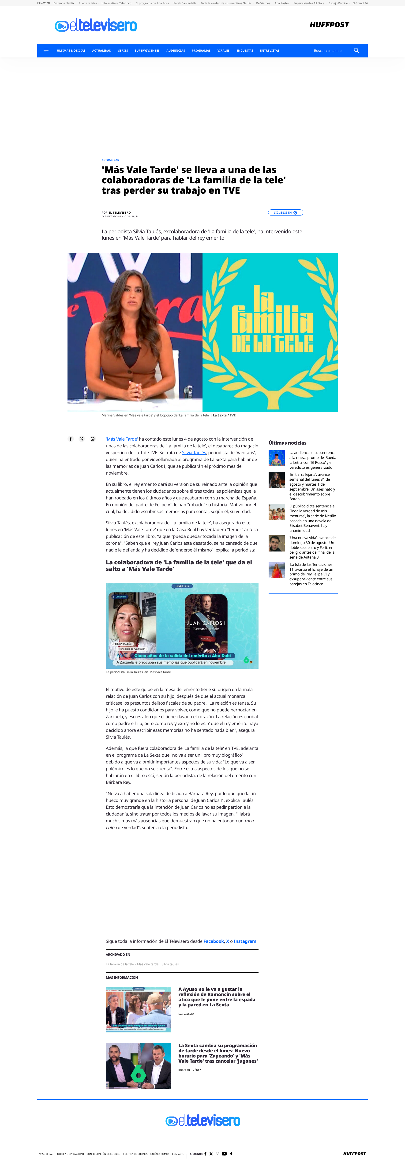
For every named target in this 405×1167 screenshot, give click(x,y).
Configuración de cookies (103, 1154)
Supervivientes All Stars (309, 3)
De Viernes (263, 3)
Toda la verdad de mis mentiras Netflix (226, 3)
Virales (224, 50)
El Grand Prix (361, 3)
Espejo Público (339, 3)
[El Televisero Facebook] (205, 1154)
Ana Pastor (282, 3)
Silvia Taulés (194, 452)
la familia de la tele (120, 964)
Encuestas (244, 50)
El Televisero (120, 212)
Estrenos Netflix (64, 3)
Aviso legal (46, 1154)
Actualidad (102, 50)
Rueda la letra (88, 3)
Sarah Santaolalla (185, 3)
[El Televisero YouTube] (224, 1154)
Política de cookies (135, 1154)
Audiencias (175, 50)
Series (123, 50)
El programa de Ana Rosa (153, 3)
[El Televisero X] (211, 1154)
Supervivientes (147, 50)
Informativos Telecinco (116, 3)
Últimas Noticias (71, 50)
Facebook (213, 941)
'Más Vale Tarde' (122, 439)
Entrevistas (270, 50)
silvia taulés (170, 964)
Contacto (178, 1154)
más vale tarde (147, 964)
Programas (201, 50)
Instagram (245, 941)
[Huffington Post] (329, 25)
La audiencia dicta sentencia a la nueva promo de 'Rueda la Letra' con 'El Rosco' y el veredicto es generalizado (313, 460)
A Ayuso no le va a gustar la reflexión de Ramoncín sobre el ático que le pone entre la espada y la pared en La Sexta (216, 997)
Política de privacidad (70, 1154)
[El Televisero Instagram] (217, 1154)
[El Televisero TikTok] (231, 1154)
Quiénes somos (159, 1154)
